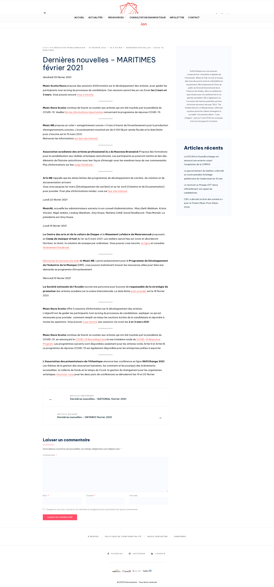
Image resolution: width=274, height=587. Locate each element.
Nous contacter (158, 536)
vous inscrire (90, 321)
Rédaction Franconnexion (69, 48)
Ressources (116, 17)
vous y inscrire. (85, 94)
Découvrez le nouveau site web (61, 260)
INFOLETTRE (177, 17)
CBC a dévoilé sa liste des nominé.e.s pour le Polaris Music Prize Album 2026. (203, 203)
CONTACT (194, 17)
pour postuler (138, 291)
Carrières (180, 536)
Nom (46, 495)
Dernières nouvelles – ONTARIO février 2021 (84, 416)
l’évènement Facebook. (56, 247)
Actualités (95, 17)
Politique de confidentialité (123, 536)
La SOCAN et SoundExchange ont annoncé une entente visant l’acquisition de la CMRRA (201, 160)
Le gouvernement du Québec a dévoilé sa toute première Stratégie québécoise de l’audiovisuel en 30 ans (204, 174)
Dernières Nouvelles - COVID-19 (145, 48)
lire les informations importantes (84, 112)
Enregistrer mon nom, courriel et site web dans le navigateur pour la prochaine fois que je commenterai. (92, 509)
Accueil (79, 17)
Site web (133, 495)
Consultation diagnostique (148, 17)
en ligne (145, 243)
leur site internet (117, 191)
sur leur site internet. (86, 138)
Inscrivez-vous (65, 374)
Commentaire (50, 455)
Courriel (90, 495)
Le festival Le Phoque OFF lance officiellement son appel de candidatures (201, 189)
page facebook (84, 164)
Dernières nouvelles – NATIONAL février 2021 (98, 397)
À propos (93, 536)
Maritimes (48, 50)
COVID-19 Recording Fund (90, 339)
